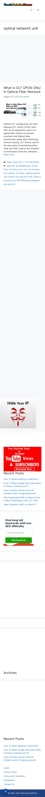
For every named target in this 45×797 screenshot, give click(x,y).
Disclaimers (9, 780)
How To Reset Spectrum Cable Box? (21, 479)
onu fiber (20, 173)
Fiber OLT (17, 162)
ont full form (34, 169)
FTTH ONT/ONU (31, 162)
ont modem (9, 173)
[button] (31, 10)
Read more (9, 154)
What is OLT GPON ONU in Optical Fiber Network (22, 90)
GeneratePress (30, 793)
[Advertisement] (22, 58)
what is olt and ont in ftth (20, 177)
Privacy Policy (10, 772)
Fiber (9, 162)
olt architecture (23, 166)
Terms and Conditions (14, 776)
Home (6, 768)
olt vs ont (22, 169)
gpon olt (11, 166)
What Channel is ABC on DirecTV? (20, 504)
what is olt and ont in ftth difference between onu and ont (22, 180)
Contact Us (9, 784)
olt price (13, 169)
